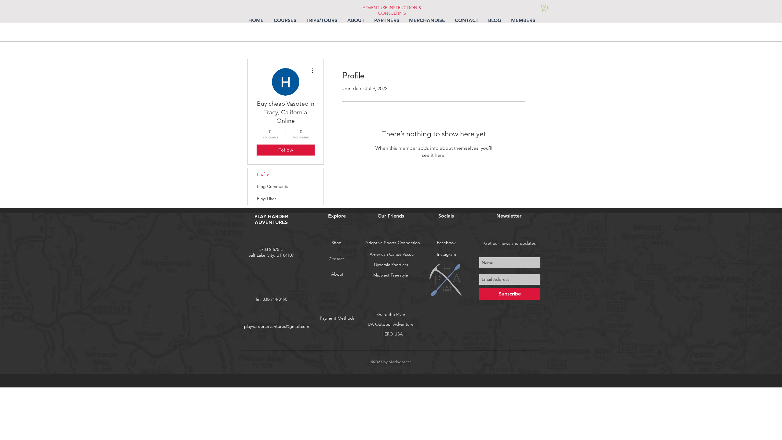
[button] (544, 8)
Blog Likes (266, 198)
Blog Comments (272, 186)
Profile (263, 174)
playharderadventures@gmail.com (276, 326)
